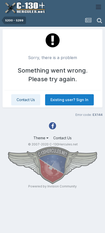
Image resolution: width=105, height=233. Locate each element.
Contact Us (26, 100)
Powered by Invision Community (52, 186)
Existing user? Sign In (69, 100)
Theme (39, 138)
